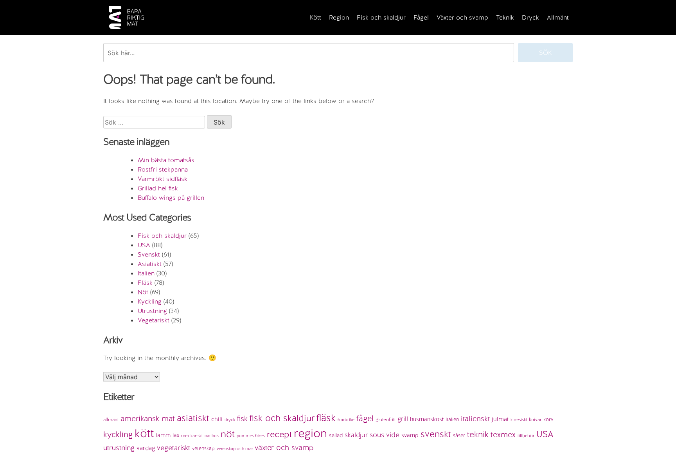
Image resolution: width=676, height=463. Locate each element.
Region (339, 17)
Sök (545, 53)
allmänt (111, 419)
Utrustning (152, 311)
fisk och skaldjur (282, 418)
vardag (146, 448)
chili (217, 419)
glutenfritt (386, 419)
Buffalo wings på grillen (171, 198)
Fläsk (145, 283)
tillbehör (526, 435)
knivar (535, 419)
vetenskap (203, 448)
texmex (503, 434)
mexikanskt (192, 435)
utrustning (119, 447)
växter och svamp (284, 447)
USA (144, 245)
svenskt (436, 434)
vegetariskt (173, 447)
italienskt (475, 418)
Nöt (143, 292)
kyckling (118, 434)
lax (176, 435)
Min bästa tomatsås (166, 160)
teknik (478, 434)
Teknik (505, 17)
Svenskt (149, 254)
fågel (365, 418)
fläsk (326, 417)
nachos (212, 435)
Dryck (530, 17)
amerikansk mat (147, 418)
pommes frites (251, 435)
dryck (230, 419)
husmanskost (427, 419)
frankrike (346, 419)
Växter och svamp (462, 17)
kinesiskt (519, 419)
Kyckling (150, 301)
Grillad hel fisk (158, 188)
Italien (146, 273)
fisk (242, 418)
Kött (315, 17)
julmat (500, 419)
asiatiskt (193, 418)
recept (279, 434)
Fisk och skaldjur (381, 17)
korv (548, 419)
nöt (228, 434)
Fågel (421, 17)
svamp (410, 435)
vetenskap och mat (235, 448)
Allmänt (558, 17)
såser (459, 435)
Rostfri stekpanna (163, 169)
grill (402, 418)
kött (144, 433)
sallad (336, 435)
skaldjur (356, 434)
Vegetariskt (153, 320)
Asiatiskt (150, 264)
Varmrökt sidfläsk (162, 179)
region (310, 433)
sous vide (384, 434)
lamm (163, 435)
